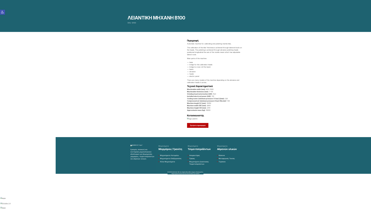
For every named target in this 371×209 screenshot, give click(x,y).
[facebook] (131, 164)
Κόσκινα (222, 155)
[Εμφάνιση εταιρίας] (192, 119)
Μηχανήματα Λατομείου (169, 155)
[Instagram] (135, 164)
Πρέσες (192, 158)
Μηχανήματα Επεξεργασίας (170, 158)
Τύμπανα (222, 162)
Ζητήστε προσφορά (197, 125)
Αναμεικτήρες (194, 155)
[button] (2, 12)
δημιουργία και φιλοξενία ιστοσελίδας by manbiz (186, 173)
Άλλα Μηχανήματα (167, 162)
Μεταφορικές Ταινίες (227, 158)
